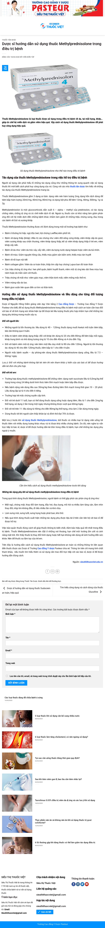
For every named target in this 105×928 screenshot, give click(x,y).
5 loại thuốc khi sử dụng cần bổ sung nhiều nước (57, 716)
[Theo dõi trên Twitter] (82, 884)
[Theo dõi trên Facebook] (73, 884)
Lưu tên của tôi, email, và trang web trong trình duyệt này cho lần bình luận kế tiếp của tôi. (50, 676)
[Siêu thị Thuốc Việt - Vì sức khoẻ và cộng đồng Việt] (52, 26)
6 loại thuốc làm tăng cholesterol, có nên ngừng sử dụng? (61, 737)
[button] (3, 25)
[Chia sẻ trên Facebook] (47, 571)
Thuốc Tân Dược (9, 40)
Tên (7, 638)
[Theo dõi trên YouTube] (87, 884)
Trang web (10, 663)
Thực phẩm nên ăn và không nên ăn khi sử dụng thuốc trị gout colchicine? (63, 821)
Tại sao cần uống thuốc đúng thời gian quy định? (57, 758)
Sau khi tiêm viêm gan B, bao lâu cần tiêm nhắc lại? (58, 779)
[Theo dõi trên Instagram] (78, 884)
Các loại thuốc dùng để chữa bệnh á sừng (24, 697)
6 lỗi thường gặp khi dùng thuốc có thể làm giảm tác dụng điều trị (65, 842)
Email (8, 650)
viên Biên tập (28, 57)
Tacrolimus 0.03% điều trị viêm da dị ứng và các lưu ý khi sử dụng (65, 800)
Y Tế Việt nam (7, 886)
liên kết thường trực (53, 581)
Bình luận (10, 614)
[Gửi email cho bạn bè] (52, 571)
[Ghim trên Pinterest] (57, 571)
